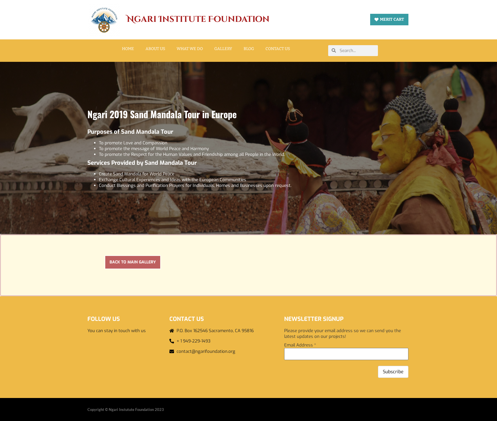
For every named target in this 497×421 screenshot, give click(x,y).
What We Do (190, 48)
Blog (249, 48)
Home (128, 48)
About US (155, 48)
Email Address (300, 345)
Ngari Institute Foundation (198, 19)
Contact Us (277, 48)
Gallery (223, 48)
